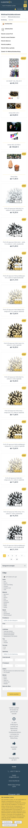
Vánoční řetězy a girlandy (7, 48)
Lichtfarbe (5, 629)
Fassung (5, 645)
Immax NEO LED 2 (14, 113)
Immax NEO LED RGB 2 (14, 144)
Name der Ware (7, 686)
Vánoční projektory (6, 44)
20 (17, 559)
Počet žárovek (6, 657)
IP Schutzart (6, 663)
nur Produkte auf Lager (11, 576)
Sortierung (4, 19)
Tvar (4, 639)
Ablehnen (18, 822)
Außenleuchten (9, 28)
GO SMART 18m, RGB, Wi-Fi (14, 81)
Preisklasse (6, 618)
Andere (4, 668)
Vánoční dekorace (6, 41)
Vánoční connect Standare (8, 37)
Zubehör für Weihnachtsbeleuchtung (10, 51)
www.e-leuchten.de (14, 781)
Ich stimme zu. (7, 822)
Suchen (25, 5)
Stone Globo (14, 176)
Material (5, 592)
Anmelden (20, 9)
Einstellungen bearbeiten (10, 825)
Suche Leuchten (14, 694)
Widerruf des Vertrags (14, 785)
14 (11, 559)
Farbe (4, 579)
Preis (4, 623)
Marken (4, 675)
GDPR (14, 786)
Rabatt (4, 610)
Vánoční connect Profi (7, 34)
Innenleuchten (8, 23)
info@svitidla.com (14, 777)
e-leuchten (3, 17)
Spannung (5, 651)
